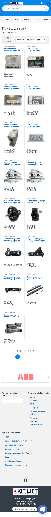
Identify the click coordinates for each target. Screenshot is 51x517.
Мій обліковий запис (13, 461)
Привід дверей (9, 46)
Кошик (7, 457)
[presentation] (48, 377)
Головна (5, 19)
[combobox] (22, 8)
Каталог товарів (22, 19)
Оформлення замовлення (16, 465)
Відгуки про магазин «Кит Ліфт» (19, 441)
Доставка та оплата (14, 445)
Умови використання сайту (36, 400)
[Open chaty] (42, 509)
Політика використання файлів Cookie (36, 421)
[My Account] (42, 3)
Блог (7, 437)
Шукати (45, 8)
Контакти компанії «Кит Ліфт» (18, 453)
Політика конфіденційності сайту (37, 411)
